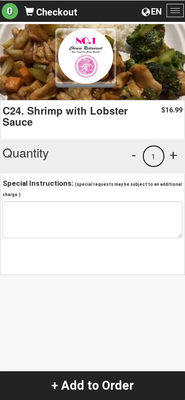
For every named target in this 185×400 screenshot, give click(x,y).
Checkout (55, 12)
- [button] (134, 155)
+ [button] (173, 155)
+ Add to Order (92, 385)
